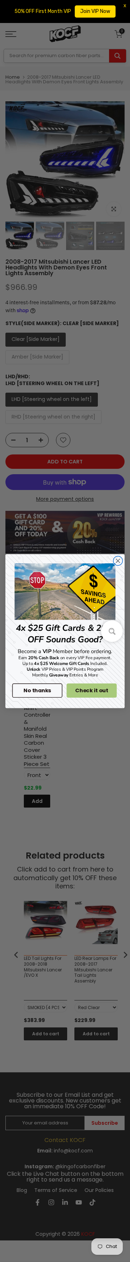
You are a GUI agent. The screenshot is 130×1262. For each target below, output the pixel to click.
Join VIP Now (95, 11)
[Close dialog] (118, 560)
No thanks (37, 690)
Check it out (91, 690)
